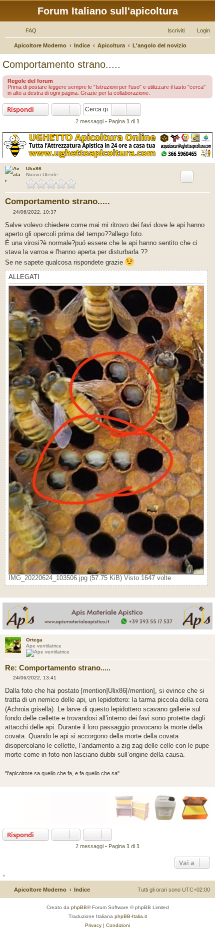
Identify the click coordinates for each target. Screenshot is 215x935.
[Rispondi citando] (187, 177)
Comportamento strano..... (61, 64)
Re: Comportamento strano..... (57, 667)
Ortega (34, 639)
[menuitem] (26, 30)
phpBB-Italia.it (130, 916)
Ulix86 (34, 168)
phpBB (79, 907)
